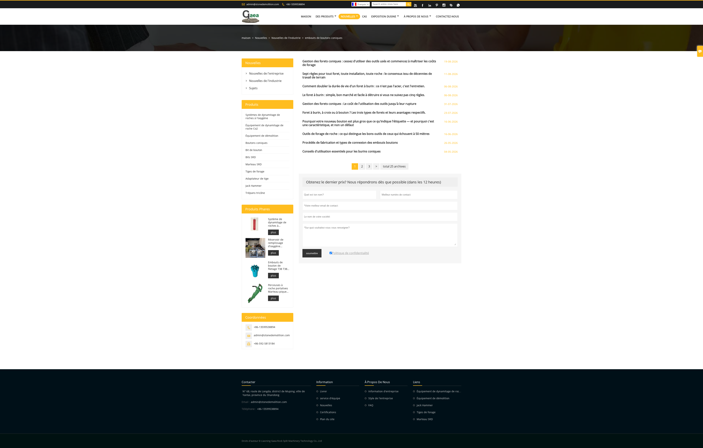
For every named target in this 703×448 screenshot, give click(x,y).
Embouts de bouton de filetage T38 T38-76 (278, 266)
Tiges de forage (255, 171)
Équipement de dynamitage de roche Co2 (264, 126)
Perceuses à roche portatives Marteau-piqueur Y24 (278, 288)
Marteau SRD (254, 164)
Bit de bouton (254, 150)
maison (246, 38)
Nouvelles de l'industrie (286, 38)
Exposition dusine (383, 16)
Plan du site (327, 419)
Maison (306, 16)
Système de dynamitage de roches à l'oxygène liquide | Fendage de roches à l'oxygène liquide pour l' (278, 222)
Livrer (323, 391)
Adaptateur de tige (257, 178)
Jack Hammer (254, 185)
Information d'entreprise (383, 391)
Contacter (248, 382)
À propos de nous (416, 16)
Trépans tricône (255, 193)
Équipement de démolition (262, 135)
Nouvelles (348, 16)
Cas (364, 16)
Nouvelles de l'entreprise (266, 73)
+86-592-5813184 (264, 343)
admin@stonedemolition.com (262, 4)
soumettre (312, 253)
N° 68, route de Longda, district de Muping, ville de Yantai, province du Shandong (274, 393)
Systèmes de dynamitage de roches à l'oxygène (263, 116)
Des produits (325, 16)
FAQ (370, 405)
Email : (246, 402)
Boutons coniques (256, 143)
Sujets (253, 88)
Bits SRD (251, 157)
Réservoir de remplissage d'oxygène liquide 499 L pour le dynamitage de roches (277, 243)
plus (273, 232)
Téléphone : (249, 409)
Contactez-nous (447, 16)
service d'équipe (330, 398)
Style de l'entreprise (380, 398)
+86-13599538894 (295, 4)
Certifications (328, 412)
